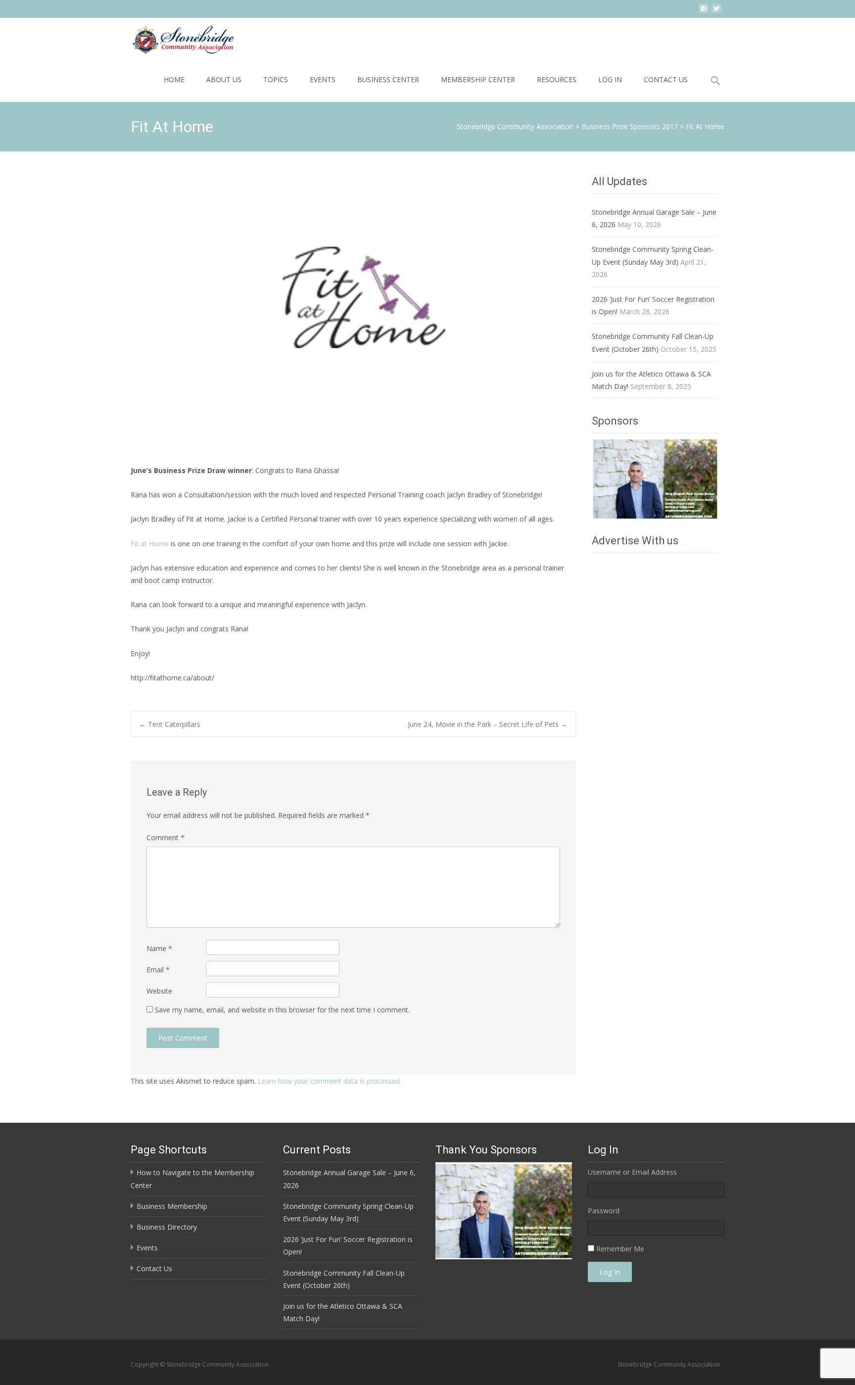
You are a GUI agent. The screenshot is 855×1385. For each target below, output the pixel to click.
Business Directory (167, 1227)
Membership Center (478, 79)
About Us (223, 79)
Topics (275, 79)
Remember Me (620, 1248)
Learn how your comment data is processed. (329, 1081)
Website (159, 991)
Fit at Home (150, 543)
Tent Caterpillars (169, 724)
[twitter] (716, 12)
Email (158, 969)
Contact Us (666, 79)
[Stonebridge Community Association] (175, 37)
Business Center (388, 79)
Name (159, 948)
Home (174, 79)
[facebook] (704, 12)
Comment (165, 837)
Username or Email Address (632, 1172)
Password (603, 1210)
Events (322, 79)
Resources (556, 79)
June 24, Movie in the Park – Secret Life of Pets (488, 724)
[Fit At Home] (353, 311)
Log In (610, 79)
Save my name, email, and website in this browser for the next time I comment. (282, 1009)
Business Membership (172, 1206)
